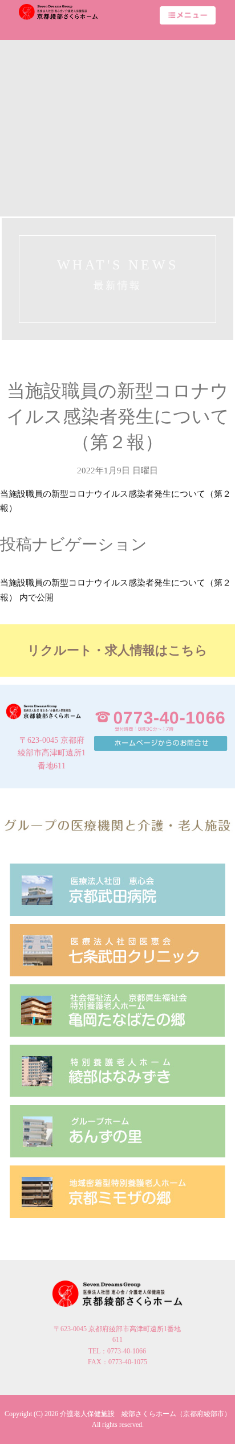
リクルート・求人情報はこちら (117, 650)
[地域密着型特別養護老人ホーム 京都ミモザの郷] (117, 1191)
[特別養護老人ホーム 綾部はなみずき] (117, 1070)
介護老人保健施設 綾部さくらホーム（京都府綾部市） (145, 1414)
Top (225, 1434)
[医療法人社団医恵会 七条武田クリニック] (117, 950)
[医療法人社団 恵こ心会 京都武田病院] (117, 889)
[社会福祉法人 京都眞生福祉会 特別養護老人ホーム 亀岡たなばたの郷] (117, 1010)
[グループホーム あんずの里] (117, 1131)
